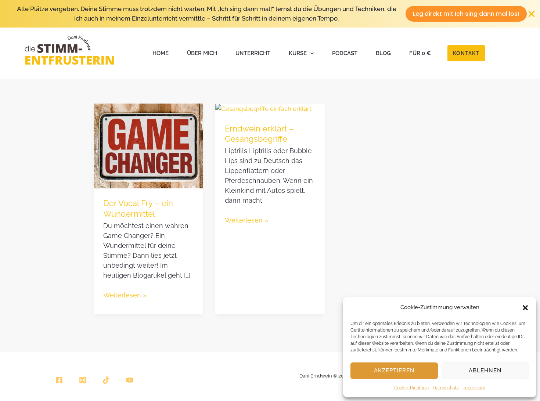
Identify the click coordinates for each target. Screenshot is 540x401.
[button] (525, 307)
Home (160, 53)
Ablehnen (485, 370)
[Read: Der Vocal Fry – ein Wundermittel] (148, 145)
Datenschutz (446, 387)
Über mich (202, 53)
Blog (383, 53)
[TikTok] (106, 380)
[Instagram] (82, 380)
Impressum (473, 387)
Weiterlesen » (125, 294)
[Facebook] (59, 380)
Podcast (344, 53)
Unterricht (252, 53)
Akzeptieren (394, 370)
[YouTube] (129, 380)
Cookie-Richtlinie (411, 387)
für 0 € (420, 53)
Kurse (298, 53)
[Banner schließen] (531, 14)
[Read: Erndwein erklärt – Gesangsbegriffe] (263, 108)
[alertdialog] (270, 14)
